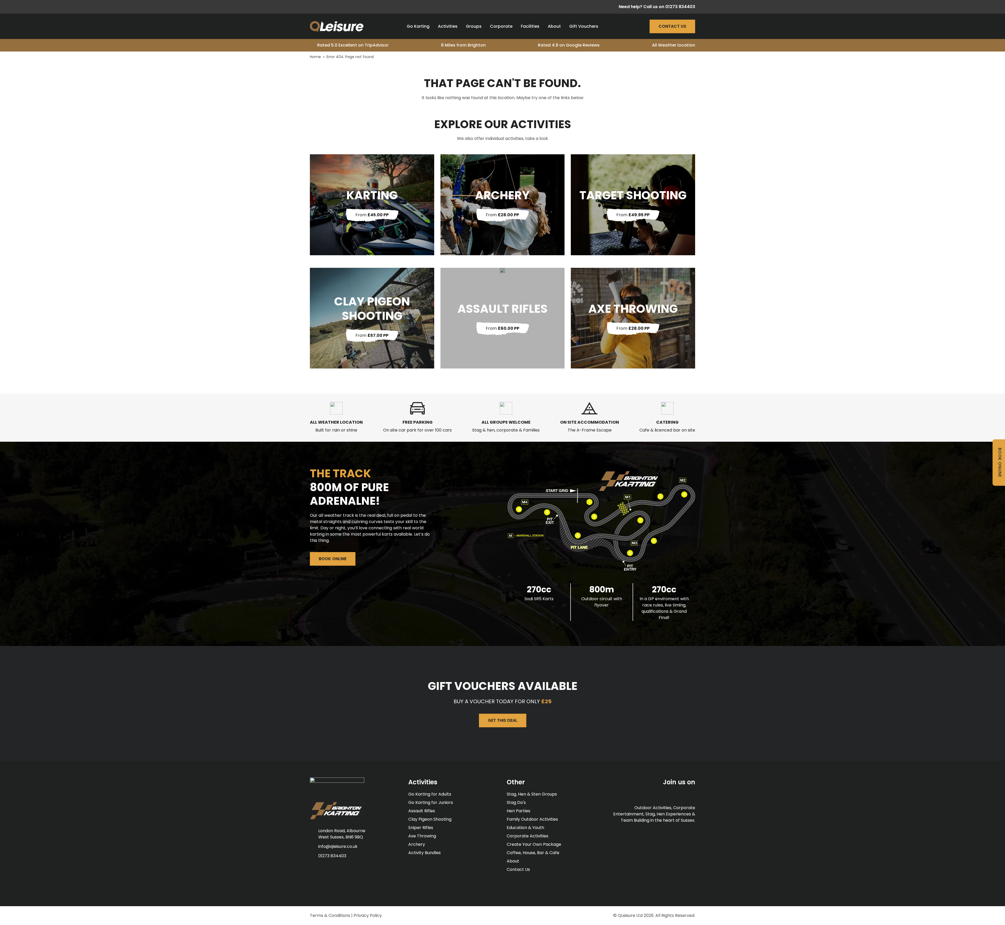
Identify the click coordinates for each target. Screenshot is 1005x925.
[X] (322, 6)
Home (315, 56)
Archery (416, 844)
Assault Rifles (421, 811)
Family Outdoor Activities (532, 819)
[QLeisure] (337, 26)
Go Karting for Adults (429, 794)
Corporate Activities (527, 836)
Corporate (501, 26)
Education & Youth (525, 828)
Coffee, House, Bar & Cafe (533, 853)
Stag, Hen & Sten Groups (532, 794)
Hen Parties (518, 811)
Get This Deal (502, 720)
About (554, 26)
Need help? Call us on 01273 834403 (657, 7)
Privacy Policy (368, 915)
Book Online (333, 559)
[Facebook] (312, 7)
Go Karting (418, 26)
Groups (474, 26)
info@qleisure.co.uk (338, 846)
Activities (447, 26)
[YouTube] (342, 7)
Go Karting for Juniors (430, 802)
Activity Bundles (424, 853)
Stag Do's (516, 802)
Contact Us (672, 26)
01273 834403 (332, 856)
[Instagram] (332, 7)
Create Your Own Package (534, 844)
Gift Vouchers (583, 26)
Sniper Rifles (420, 828)
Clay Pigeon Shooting (429, 819)
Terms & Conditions (330, 915)
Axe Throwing (422, 836)
